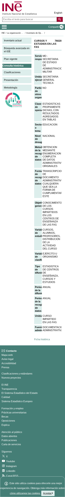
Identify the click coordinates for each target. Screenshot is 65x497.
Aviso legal (7, 359)
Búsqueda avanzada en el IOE (16, 50)
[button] (55, 27)
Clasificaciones (12, 72)
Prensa (5, 367)
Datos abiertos (9, 436)
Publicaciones (9, 440)
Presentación (11, 80)
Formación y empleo (12, 408)
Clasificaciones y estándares (17, 373)
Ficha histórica (42, 339)
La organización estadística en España (24, 33)
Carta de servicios (11, 444)
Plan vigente (10, 59)
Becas (5, 416)
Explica (6, 425)
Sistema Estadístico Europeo (17, 401)
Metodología (10, 87)
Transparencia (9, 389)
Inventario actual (13, 40)
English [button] (58, 13)
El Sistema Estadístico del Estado (20, 393)
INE (3, 33)
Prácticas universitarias (14, 412)
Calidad (6, 397)
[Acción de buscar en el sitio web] (60, 19)
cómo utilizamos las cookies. (25, 493)
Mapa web (7, 355)
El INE (5, 385)
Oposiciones (8, 420)
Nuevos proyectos (11, 377)
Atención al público (12, 432)
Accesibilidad (9, 363)
